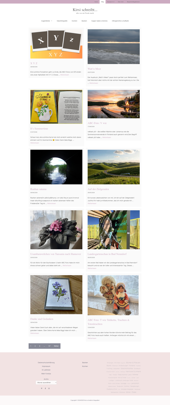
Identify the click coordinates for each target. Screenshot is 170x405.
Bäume (109, 365)
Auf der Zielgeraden (98, 189)
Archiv (46, 379)
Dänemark (115, 365)
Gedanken (116, 368)
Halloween (117, 371)
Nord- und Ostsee (114, 383)
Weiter (56, 346)
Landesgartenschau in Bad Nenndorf (107, 254)
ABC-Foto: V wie (97, 123)
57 (49, 346)
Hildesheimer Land (124, 375)
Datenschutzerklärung (46, 362)
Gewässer (137, 368)
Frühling (109, 368)
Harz (110, 375)
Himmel (135, 374)
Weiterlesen (64, 75)
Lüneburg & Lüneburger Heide (124, 380)
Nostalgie (123, 383)
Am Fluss (117, 363)
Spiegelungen (134, 386)
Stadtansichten (112, 389)
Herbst (115, 375)
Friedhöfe (138, 365)
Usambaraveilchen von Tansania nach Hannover (55, 254)
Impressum (46, 366)
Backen (84, 21)
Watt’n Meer (94, 68)
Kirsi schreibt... (85, 9)
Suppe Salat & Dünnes (99, 21)
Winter (128, 392)
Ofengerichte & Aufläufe (120, 21)
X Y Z (33, 63)
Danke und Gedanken (41, 319)
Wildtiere (122, 392)
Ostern (129, 383)
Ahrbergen (110, 363)
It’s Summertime (39, 128)
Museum (136, 380)
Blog (102, 1)
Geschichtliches (127, 368)
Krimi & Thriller (122, 377)
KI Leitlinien (46, 370)
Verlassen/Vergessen (127, 389)
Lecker (133, 377)
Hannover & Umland (133, 371)
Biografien (123, 362)
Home (96, 1)
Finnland (132, 365)
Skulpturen (120, 386)
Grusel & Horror (110, 371)
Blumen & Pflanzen (133, 363)
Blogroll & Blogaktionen (133, 1)
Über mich (121, 1)
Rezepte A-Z (110, 1)
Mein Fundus (46, 374)
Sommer (126, 386)
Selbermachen (112, 386)
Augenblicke (45, 21)
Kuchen (129, 377)
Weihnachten (114, 392)
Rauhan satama (38, 189)
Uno (119, 389)
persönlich (135, 383)
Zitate (134, 392)
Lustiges (111, 380)
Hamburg (122, 371)
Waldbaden (137, 389)
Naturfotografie (62, 21)
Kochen (74, 21)
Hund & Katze (112, 377)
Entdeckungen (123, 365)
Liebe (137, 377)
